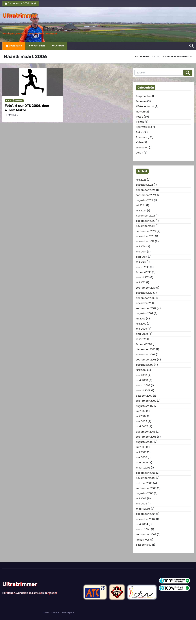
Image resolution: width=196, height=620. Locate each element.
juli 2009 (140, 318)
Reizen (140, 122)
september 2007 (146, 401)
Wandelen (142, 147)
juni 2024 (141, 210)
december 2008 (145, 349)
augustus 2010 (144, 293)
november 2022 (145, 226)
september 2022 (146, 231)
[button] (191, 45)
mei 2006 (141, 457)
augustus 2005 (144, 493)
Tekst (139, 132)
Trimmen (18, 100)
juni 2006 (141, 452)
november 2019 (145, 241)
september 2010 (146, 287)
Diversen (141, 101)
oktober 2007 (144, 396)
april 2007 (142, 426)
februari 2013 (143, 272)
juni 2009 (141, 323)
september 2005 (146, 488)
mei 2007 (141, 421)
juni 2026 (141, 179)
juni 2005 (141, 498)
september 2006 (146, 437)
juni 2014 (141, 246)
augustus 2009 (144, 313)
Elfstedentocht (145, 106)
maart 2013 (142, 267)
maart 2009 (143, 339)
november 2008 (145, 354)
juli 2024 (140, 205)
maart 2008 (143, 385)
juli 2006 (140, 447)
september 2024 (146, 195)
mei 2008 (141, 375)
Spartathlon (143, 127)
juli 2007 (140, 411)
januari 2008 (143, 390)
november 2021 (145, 236)
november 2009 (145, 303)
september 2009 (146, 308)
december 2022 (145, 221)
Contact (59, 45)
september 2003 (146, 534)
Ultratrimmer (19, 15)
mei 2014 (141, 251)
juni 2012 (140, 282)
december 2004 (146, 514)
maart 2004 (143, 529)
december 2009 (145, 298)
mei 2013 (141, 262)
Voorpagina (15, 45)
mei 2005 (141, 503)
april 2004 (142, 524)
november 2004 (145, 519)
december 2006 (145, 431)
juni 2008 (141, 370)
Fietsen (140, 111)
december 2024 (145, 190)
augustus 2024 (144, 200)
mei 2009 (141, 329)
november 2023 (145, 215)
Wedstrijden (38, 45)
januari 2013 (143, 277)
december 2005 (145, 473)
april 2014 (141, 257)
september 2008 (146, 359)
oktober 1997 (143, 545)
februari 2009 (144, 344)
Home (138, 56)
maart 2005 (143, 509)
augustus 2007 (144, 406)
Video (139, 142)
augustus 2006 (144, 442)
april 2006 (142, 462)
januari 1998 (143, 539)
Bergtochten (143, 96)
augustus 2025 (144, 185)
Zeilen (139, 152)
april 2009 (142, 334)
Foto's (8, 100)
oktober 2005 (144, 483)
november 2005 (145, 478)
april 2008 (142, 380)
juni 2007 (141, 416)
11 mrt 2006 (12, 114)
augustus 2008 (144, 365)
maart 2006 (143, 467)
